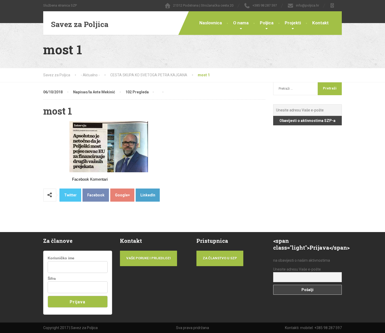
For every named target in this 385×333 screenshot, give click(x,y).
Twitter (70, 195)
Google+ (122, 195)
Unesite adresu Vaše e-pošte (297, 269)
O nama (241, 22)
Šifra (52, 278)
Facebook (95, 195)
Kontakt (320, 22)
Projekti (293, 22)
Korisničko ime (61, 258)
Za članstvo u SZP (220, 258)
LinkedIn (147, 195)
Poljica (266, 22)
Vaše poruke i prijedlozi (148, 258)
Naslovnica (210, 22)
